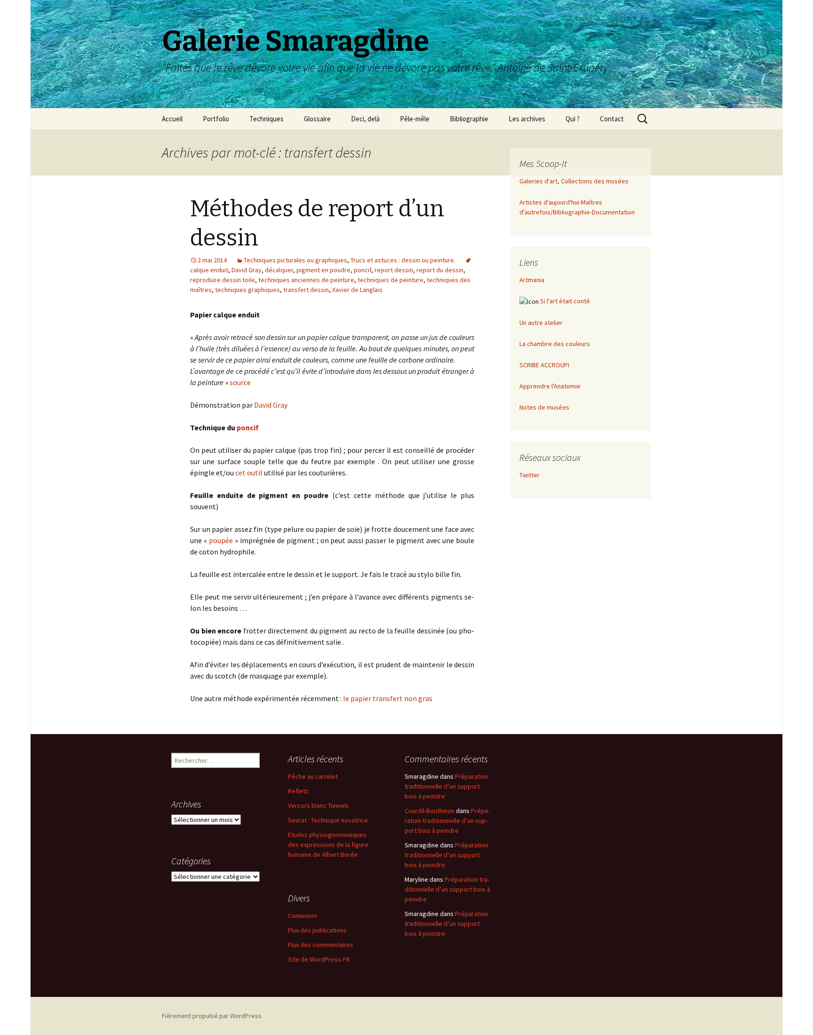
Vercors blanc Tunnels (318, 805)
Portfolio (216, 118)
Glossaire (317, 118)
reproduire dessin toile (222, 280)
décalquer (279, 270)
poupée (221, 540)
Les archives (527, 118)
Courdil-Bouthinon (429, 810)
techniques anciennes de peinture (306, 280)
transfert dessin (306, 289)
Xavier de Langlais (357, 289)
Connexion (302, 915)
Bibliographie (469, 118)
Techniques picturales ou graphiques (295, 260)
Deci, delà (365, 118)
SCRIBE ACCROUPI (544, 365)
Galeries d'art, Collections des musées (574, 181)
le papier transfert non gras (387, 698)
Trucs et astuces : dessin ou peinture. (403, 260)
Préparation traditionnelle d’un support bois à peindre (446, 786)
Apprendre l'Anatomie (550, 386)
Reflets (298, 791)
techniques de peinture (390, 280)
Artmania (531, 280)
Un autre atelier (541, 322)
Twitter (529, 475)
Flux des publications (317, 930)
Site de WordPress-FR (319, 959)
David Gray (246, 270)
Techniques (266, 118)
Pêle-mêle (415, 118)
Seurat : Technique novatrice (328, 820)
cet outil (249, 472)
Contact (612, 118)
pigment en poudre (323, 270)
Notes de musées (544, 407)
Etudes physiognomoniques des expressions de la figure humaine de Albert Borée (328, 844)
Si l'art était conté (565, 301)
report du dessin (439, 270)
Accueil (172, 118)
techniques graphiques (247, 289)
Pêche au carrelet (313, 776)
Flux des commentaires (320, 944)
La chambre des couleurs (554, 344)
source (240, 382)
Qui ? (573, 118)
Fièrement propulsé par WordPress (212, 1015)
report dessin (394, 270)
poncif (362, 270)
